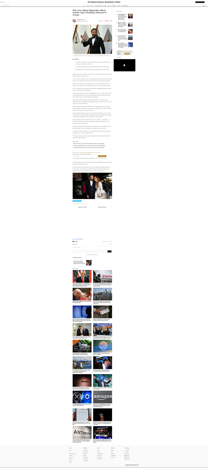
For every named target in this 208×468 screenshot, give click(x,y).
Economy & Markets (98, 5)
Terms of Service (98, 158)
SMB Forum (85, 453)
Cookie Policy (99, 457)
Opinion (119, 5)
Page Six (105, 80)
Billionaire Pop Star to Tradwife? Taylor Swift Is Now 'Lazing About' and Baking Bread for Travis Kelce (102, 423)
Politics (92, 5)
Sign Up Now (127, 53)
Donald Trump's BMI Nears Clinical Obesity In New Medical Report (122, 30)
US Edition (204, 5)
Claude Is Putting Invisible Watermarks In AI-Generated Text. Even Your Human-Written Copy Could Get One (82, 441)
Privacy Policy (104, 158)
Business (104, 5)
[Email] (109, 21)
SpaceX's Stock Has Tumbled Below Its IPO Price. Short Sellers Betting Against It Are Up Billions (102, 441)
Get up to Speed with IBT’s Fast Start (126, 51)
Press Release (85, 457)
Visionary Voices (85, 450)
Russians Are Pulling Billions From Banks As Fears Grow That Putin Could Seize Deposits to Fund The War (102, 285)
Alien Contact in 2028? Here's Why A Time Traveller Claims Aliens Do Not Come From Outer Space (102, 302)
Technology (114, 5)
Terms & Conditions (100, 453)
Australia (112, 450)
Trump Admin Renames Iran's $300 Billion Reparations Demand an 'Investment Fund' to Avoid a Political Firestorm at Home (82, 285)
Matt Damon (98, 106)
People (92, 101)
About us (98, 450)
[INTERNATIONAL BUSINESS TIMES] (104, 2)
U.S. (84, 5)
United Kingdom (113, 455)
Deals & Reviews (125, 5)
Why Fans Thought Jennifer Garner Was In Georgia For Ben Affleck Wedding (89, 145)
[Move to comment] (111, 21)
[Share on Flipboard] (105, 21)
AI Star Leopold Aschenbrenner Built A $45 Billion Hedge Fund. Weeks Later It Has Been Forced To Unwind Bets (82, 320)
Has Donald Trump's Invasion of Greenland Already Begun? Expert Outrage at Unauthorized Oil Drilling (81, 371)
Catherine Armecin (81, 19)
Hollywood (94, 115)
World (88, 5)
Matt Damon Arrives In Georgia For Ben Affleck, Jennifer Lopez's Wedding (88, 143)
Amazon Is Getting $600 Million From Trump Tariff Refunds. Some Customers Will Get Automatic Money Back (102, 405)
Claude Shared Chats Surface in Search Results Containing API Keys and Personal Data (81, 423)
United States (113, 457)
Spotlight (84, 455)
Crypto (109, 5)
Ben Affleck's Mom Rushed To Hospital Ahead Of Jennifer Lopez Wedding (88, 147)
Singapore (112, 453)
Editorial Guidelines (102, 207)
